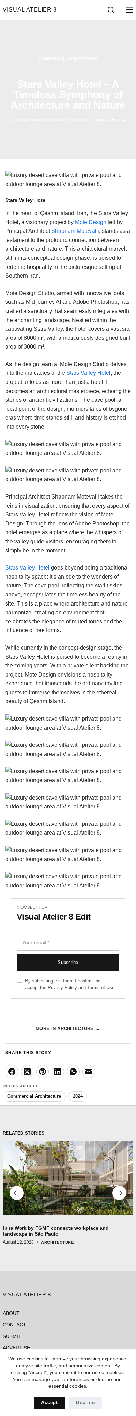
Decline (85, 1402)
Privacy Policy (62, 987)
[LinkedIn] (58, 1071)
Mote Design (90, 222)
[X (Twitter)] (27, 1071)
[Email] (88, 1071)
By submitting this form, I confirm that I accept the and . (70, 984)
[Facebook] (12, 1071)
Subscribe (68, 962)
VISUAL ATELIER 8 (30, 10)
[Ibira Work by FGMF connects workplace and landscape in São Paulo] (68, 1178)
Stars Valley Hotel (88, 373)
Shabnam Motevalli (75, 231)
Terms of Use (100, 987)
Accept (49, 1402)
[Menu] (128, 10)
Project (79, 120)
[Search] (111, 10)
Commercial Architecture (68, 59)
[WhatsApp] (73, 1071)
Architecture (57, 1242)
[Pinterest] (42, 1071)
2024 (78, 1096)
